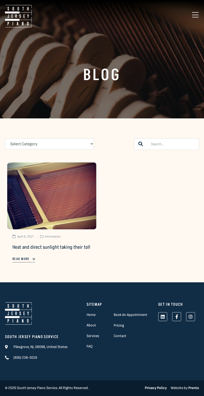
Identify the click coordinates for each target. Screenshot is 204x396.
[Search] (140, 144)
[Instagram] (190, 316)
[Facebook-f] (176, 316)
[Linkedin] (162, 316)
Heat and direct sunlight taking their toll (51, 247)
